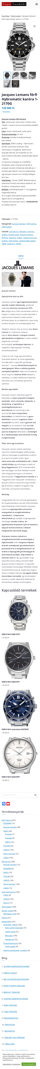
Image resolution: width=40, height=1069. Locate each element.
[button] (35, 26)
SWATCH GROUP (10, 973)
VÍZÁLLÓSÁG (10, 1044)
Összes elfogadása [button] (29, 1064)
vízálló (19, 238)
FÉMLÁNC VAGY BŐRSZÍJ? (15, 1037)
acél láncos (13, 231)
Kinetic (18, 244)
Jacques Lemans (18, 224)
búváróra (11, 244)
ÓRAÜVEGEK (10, 1024)
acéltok (5, 241)
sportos (31, 231)
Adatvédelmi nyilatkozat (11, 1064)
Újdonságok (16, 16)
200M (4, 244)
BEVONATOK (10, 1031)
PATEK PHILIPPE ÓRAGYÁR (14, 986)
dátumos (23, 231)
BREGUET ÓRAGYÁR (12, 992)
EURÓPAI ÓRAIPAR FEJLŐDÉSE (16, 999)
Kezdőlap (5, 16)
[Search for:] (20, 795)
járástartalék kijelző (27, 241)
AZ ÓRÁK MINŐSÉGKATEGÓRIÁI (16, 966)
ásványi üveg (13, 235)
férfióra (5, 238)
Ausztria (12, 238)
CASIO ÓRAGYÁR (10, 1012)
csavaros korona (30, 238)
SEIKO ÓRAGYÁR (10, 1005)
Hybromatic (13, 241)
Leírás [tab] (20, 256)
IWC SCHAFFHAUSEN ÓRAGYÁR (16, 979)
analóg (4, 235)
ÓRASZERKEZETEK (11, 1018)
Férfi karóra (31, 224)
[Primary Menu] (36, 4)
